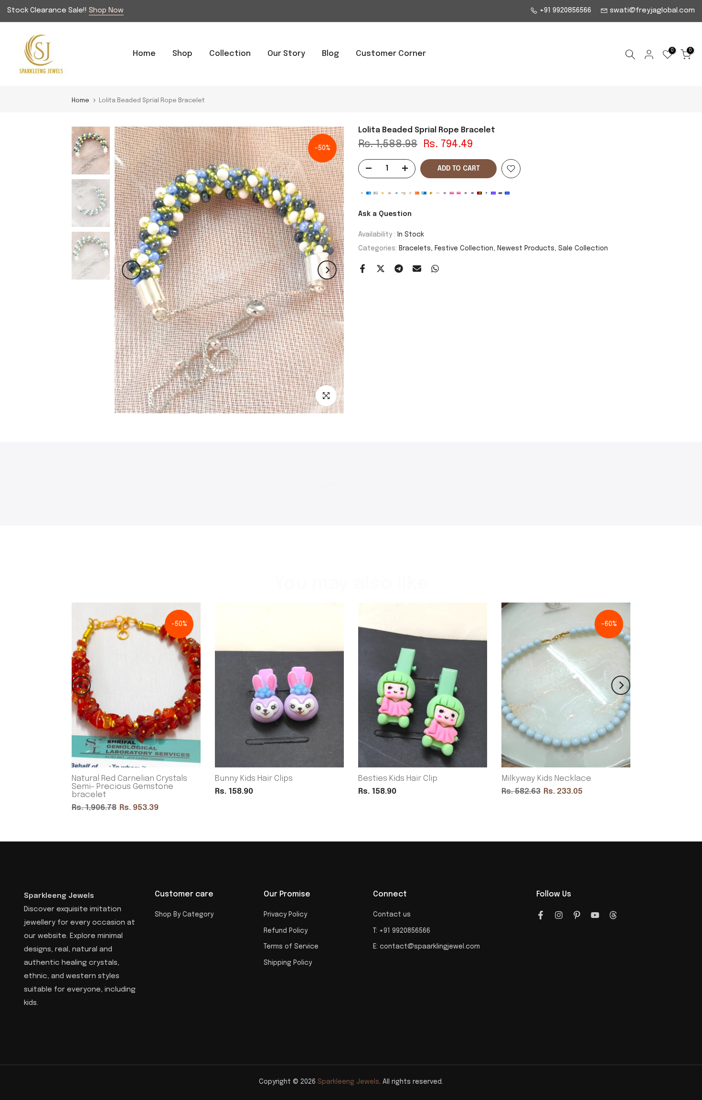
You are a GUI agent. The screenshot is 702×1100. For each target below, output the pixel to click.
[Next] (327, 270)
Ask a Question (385, 214)
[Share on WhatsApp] (435, 268)
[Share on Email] (417, 268)
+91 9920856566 (564, 10)
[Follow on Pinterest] (577, 915)
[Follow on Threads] (613, 915)
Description (324, 485)
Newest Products (525, 248)
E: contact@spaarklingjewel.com (426, 946)
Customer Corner (391, 54)
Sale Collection (583, 248)
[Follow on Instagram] (558, 915)
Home (144, 54)
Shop (182, 54)
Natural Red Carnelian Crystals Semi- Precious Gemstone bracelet (129, 787)
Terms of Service (291, 946)
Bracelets (415, 248)
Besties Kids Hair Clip (397, 779)
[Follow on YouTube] (595, 915)
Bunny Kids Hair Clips (254, 779)
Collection (230, 54)
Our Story (286, 54)
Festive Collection (464, 248)
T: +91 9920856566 (401, 930)
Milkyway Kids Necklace (546, 779)
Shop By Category (184, 914)
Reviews (384, 485)
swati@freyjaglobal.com (651, 10)
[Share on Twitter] (380, 268)
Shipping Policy (288, 963)
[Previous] (131, 270)
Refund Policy (286, 930)
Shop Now (106, 10)
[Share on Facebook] (362, 268)
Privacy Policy (285, 914)
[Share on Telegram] (398, 268)
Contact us (392, 914)
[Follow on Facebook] (540, 915)
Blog (330, 54)
